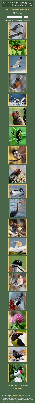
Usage (14, 9)
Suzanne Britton (17, 395)
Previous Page (12, 385)
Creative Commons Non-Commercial (17, 396)
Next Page (24, 385)
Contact (26, 9)
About (8, 9)
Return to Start (18, 388)
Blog (20, 9)
